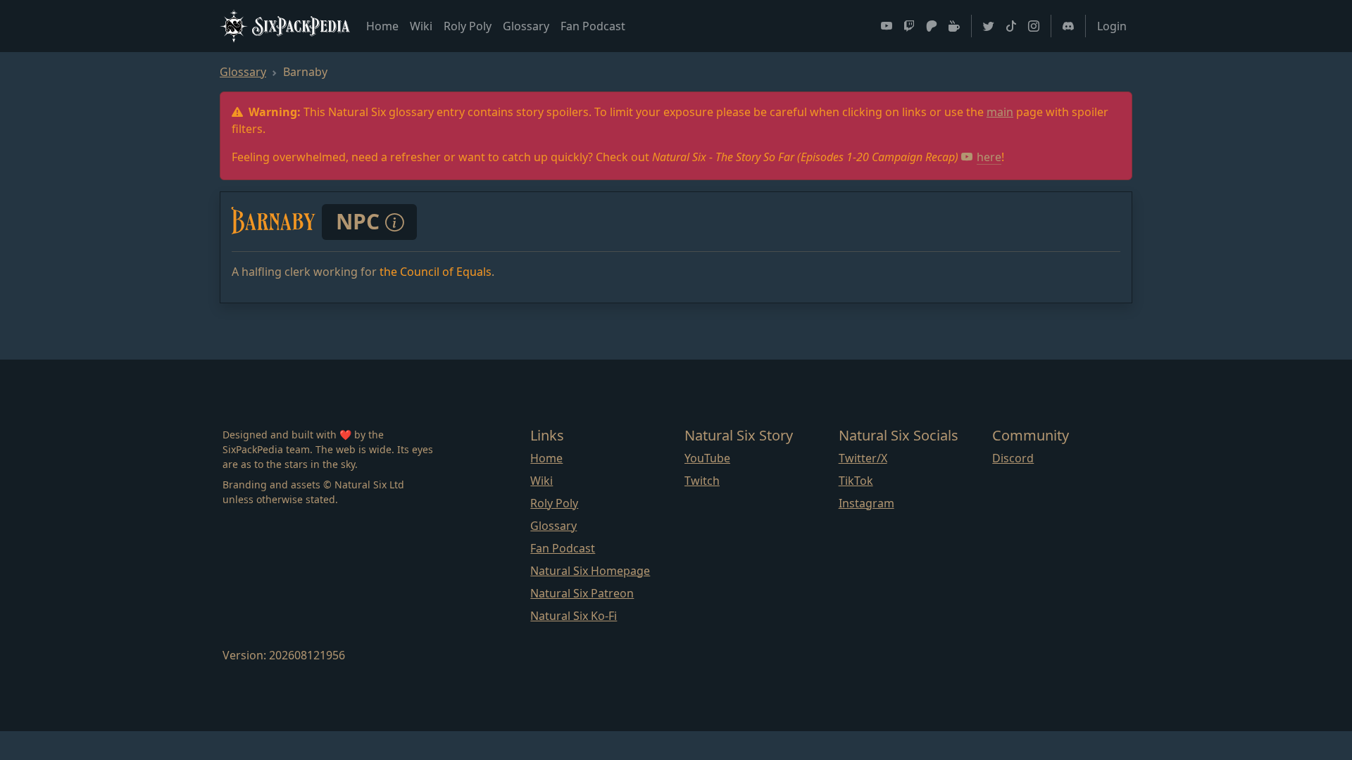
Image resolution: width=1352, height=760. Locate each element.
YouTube (707, 458)
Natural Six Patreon (582, 593)
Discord (1013, 458)
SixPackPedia (301, 25)
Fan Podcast (593, 26)
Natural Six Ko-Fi (573, 615)
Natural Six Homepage (590, 570)
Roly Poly (468, 26)
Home (382, 26)
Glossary (526, 26)
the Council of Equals (436, 271)
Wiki (421, 26)
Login (1112, 26)
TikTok (856, 480)
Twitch (702, 480)
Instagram (866, 503)
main (1000, 112)
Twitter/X (863, 458)
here (989, 157)
